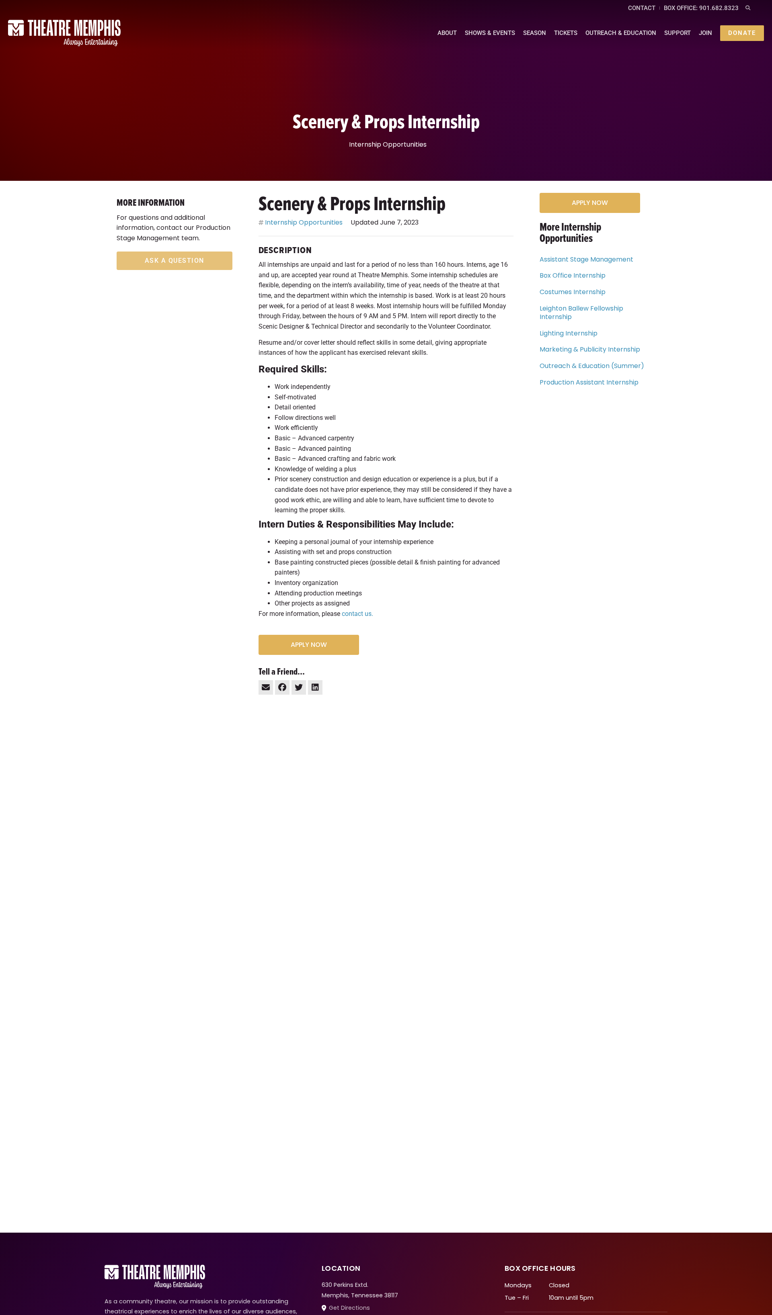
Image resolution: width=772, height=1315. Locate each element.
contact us (357, 614)
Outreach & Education (620, 33)
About (447, 33)
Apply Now (309, 644)
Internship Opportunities (388, 144)
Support (677, 33)
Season (534, 33)
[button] (748, 8)
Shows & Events (490, 33)
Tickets (565, 33)
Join (705, 33)
